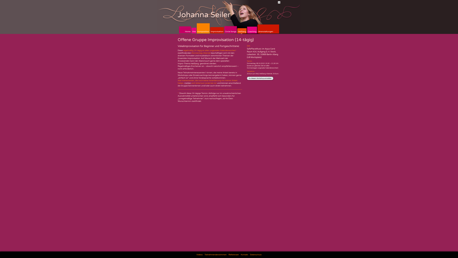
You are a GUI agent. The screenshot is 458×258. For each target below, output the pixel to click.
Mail (279, 2)
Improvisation (217, 31)
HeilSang (242, 31)
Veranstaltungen (265, 31)
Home (187, 31)
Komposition (203, 31)
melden (187, 83)
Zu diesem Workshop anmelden (260, 78)
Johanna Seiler (204, 14)
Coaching (252, 31)
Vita (194, 31)
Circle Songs (230, 31)
